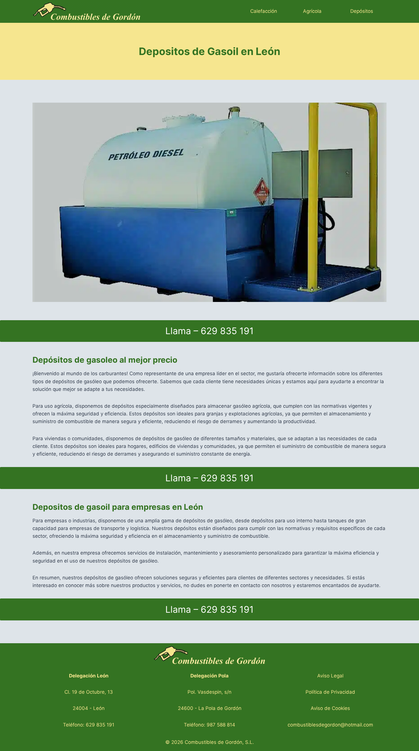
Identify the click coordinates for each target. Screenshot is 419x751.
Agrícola (312, 11)
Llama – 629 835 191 (209, 330)
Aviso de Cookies (330, 708)
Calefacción (263, 11)
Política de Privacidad (330, 692)
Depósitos (361, 11)
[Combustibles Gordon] (86, 11)
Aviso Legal (330, 676)
